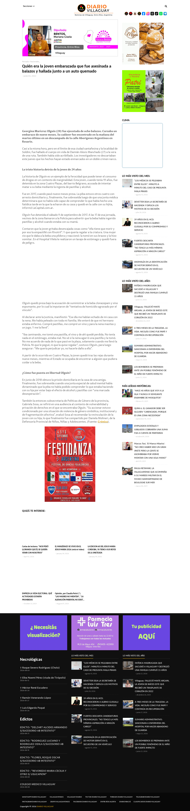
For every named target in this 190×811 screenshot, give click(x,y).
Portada (25, 62)
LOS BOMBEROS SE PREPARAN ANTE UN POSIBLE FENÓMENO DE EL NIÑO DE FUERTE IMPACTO (150, 370)
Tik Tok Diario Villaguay (96, 797)
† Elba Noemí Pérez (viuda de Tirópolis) (43, 677)
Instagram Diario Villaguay (34, 802)
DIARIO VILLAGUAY (45, 806)
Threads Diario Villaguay (121, 797)
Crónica (103, 422)
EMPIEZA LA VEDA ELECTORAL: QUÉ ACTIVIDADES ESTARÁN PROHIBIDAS (37, 597)
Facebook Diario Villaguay (85, 802)
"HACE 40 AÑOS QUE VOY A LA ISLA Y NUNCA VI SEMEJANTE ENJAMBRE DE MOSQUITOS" (149, 394)
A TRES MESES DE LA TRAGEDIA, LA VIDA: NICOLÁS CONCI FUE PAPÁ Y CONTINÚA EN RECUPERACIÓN (151, 331)
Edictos (26, 719)
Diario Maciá (125, 802)
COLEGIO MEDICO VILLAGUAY (37, 784)
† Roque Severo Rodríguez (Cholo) (40, 667)
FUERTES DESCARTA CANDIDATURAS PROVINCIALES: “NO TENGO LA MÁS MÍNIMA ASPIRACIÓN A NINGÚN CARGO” (149, 246)
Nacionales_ (35, 62)
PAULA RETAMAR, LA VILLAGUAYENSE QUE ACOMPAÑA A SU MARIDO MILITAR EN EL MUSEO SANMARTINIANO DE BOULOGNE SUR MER (150, 475)
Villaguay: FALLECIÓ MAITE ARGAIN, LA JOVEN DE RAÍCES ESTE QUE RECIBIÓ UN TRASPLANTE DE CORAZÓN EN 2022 (150, 312)
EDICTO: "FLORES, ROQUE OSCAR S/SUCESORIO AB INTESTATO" (40, 759)
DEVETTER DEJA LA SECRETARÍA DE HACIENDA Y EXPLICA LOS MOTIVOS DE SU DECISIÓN (150, 205)
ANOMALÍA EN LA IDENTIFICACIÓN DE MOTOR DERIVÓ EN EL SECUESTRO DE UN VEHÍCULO (150, 265)
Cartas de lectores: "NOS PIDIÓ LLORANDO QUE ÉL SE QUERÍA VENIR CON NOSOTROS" (35, 550)
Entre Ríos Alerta (108, 802)
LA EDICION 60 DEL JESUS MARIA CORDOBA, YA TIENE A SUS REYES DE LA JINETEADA (102, 550)
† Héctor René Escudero (34, 688)
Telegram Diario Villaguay (148, 797)
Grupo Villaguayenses (60, 802)
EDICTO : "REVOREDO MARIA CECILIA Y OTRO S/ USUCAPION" (43, 772)
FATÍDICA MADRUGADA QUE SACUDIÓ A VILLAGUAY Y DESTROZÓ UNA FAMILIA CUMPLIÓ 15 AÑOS (151, 291)
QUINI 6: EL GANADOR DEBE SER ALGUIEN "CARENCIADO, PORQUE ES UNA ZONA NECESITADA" (150, 412)
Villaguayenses (57, 797)
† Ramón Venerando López (35, 698)
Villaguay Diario (74, 797)
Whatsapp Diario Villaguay (34, 797)
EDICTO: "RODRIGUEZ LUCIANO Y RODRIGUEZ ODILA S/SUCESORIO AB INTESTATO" (41, 744)
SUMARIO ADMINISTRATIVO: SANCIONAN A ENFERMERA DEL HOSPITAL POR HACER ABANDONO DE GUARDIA (150, 351)
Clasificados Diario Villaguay (147, 802)
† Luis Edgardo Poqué (32, 708)
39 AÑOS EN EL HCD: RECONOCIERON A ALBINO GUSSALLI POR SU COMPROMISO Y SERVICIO (151, 225)
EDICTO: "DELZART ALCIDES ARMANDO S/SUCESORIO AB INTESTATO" (43, 729)
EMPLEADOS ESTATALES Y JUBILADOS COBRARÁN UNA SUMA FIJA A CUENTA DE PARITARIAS (151, 429)
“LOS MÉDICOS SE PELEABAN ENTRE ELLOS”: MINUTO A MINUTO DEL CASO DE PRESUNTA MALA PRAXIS (150, 186)
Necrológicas (31, 660)
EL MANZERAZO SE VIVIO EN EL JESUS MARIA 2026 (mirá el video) (69, 548)
